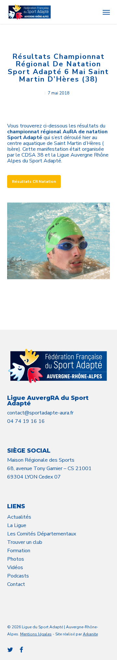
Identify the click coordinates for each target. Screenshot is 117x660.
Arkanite (90, 634)
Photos (15, 559)
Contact (16, 584)
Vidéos (15, 567)
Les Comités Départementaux (41, 534)
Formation (18, 551)
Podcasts (18, 576)
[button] (106, 12)
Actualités (19, 517)
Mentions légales (36, 634)
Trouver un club (24, 542)
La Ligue (16, 525)
